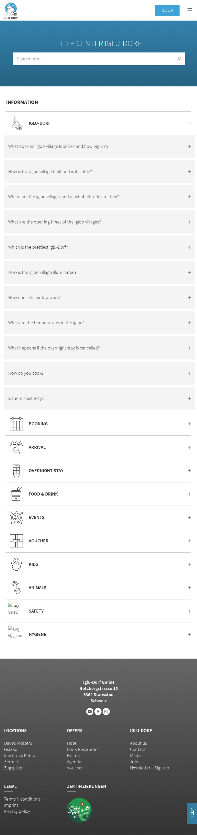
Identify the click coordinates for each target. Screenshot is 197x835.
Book (167, 10)
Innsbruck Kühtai (20, 755)
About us (138, 743)
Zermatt (12, 762)
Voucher (75, 768)
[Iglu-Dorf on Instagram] (106, 711)
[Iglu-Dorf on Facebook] (98, 711)
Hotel (72, 743)
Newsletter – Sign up (149, 768)
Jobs (134, 762)
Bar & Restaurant (83, 749)
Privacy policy (17, 811)
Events (73, 755)
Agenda (74, 762)
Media (136, 755)
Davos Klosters (18, 743)
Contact (137, 749)
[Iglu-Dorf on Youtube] (89, 711)
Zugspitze (13, 768)
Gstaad (10, 749)
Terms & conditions (22, 799)
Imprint (11, 805)
